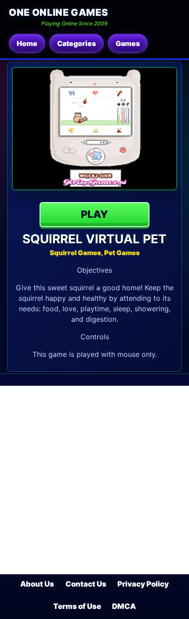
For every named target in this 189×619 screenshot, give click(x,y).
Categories (76, 43)
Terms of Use (77, 606)
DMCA (124, 606)
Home (27, 43)
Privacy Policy (143, 584)
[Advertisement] (94, 480)
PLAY (94, 214)
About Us (37, 584)
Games (128, 43)
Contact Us (85, 584)
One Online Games (58, 12)
